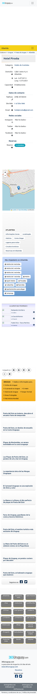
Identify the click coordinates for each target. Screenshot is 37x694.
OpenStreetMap (22, 210)
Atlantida (5, 48)
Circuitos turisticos (12, 246)
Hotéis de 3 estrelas (13, 268)
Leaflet (14, 210)
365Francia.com (19, 689)
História (8, 238)
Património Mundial (11, 398)
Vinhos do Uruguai (11, 385)
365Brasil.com (9, 687)
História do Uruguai (11, 392)
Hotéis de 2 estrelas (13, 272)
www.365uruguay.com (10, 667)
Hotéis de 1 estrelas (13, 276)
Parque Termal (26, 392)
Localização (27, 234)
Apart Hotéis (10, 281)
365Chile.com (27, 687)
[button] (18, 188)
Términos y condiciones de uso (11, 692)
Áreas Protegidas (11, 395)
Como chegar (19, 238)
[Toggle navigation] (32, 3)
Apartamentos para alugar (15, 289)
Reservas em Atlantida (14, 251)
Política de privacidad (29, 692)
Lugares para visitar (12, 242)
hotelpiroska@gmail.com (23, 110)
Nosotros (18, 670)
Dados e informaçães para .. (23, 382)
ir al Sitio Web (19, 103)
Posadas (23, 281)
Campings (9, 293)
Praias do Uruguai (20, 52)
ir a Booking (20, 145)
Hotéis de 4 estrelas (21, 65)
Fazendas (21, 285)
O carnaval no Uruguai (12, 388)
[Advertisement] (18, 25)
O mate (25, 388)
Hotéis (27, 276)
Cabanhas (10, 285)
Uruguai (10, 52)
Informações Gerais (13, 234)
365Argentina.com (10, 685)
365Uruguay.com (27, 685)
